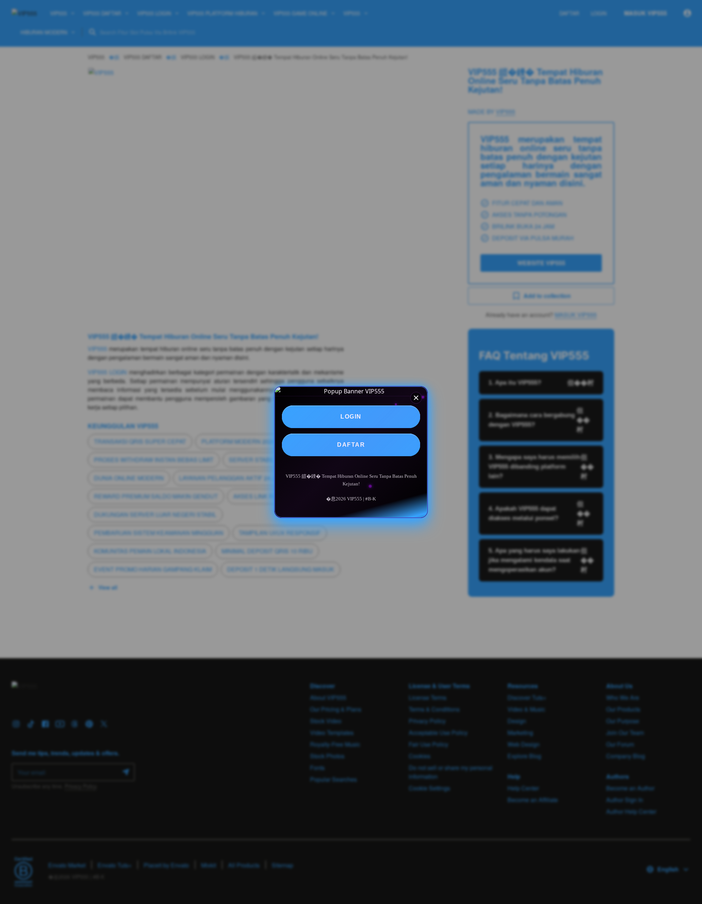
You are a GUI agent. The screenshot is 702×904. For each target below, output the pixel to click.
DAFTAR (351, 445)
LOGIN (351, 416)
